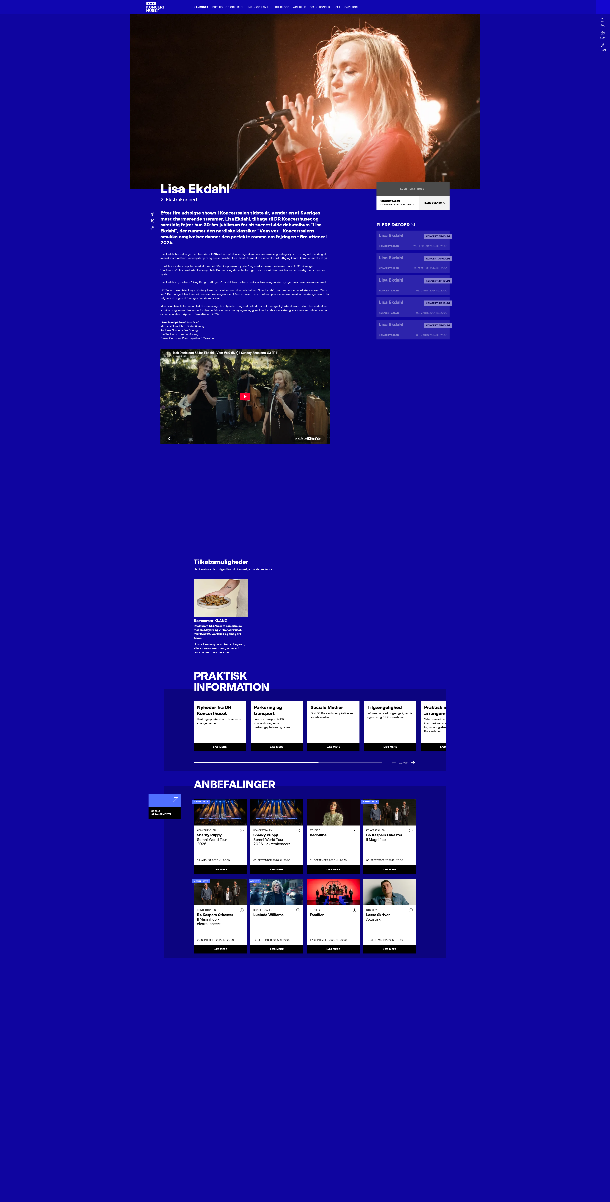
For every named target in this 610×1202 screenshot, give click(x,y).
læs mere (220, 747)
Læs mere (220, 869)
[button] (242, 830)
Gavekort (351, 7)
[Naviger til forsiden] (155, 7)
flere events (433, 202)
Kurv (603, 37)
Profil (603, 49)
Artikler (299, 7)
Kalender (201, 7)
